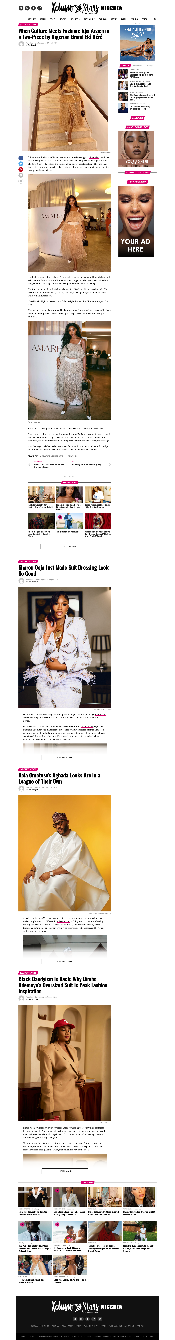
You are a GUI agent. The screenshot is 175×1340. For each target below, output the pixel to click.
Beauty (52, 19)
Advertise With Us (91, 1326)
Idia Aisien (94, 157)
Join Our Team (130, 1326)
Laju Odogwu (33, 582)
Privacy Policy (67, 1326)
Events (144, 19)
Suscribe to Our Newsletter (111, 1326)
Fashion (43, 19)
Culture (46, 456)
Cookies (78, 1326)
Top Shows (103, 19)
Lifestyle (62, 19)
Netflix (114, 19)
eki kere (55, 456)
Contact (140, 1326)
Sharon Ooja (100, 714)
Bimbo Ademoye (31, 1127)
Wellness (134, 19)
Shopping (124, 19)
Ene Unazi (32, 45)
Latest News (32, 19)
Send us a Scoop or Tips (40, 1326)
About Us (55, 1326)
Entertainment (89, 19)
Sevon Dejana (87, 726)
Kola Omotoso (63, 921)
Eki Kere (32, 163)
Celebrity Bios (75, 19)
